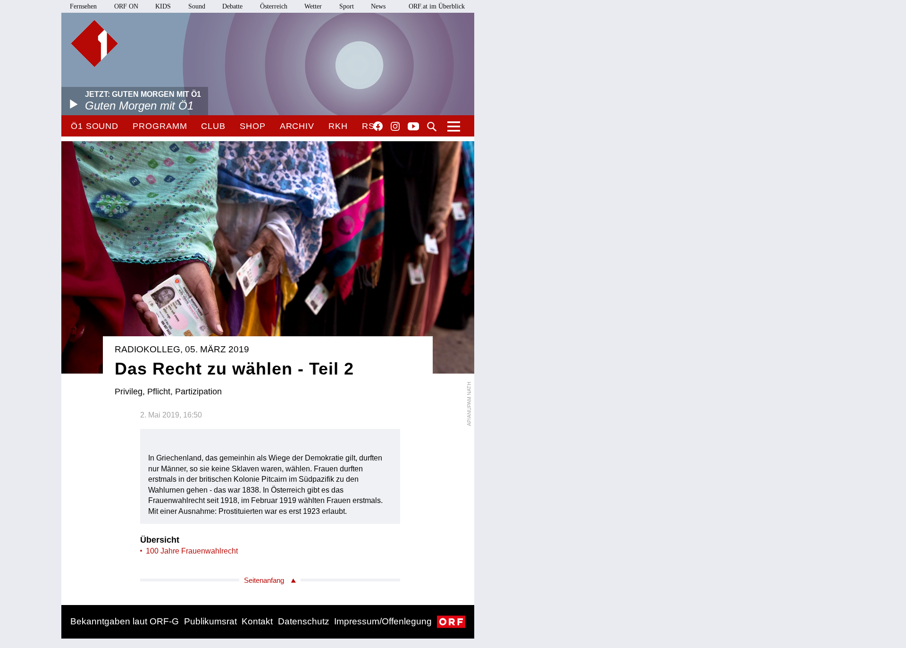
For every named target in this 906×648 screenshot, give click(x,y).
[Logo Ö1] (94, 43)
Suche (431, 126)
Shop (253, 126)
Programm (160, 126)
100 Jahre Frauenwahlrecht (192, 551)
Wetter (313, 6)
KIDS (163, 6)
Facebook (378, 126)
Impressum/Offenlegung (383, 621)
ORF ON (126, 6)
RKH (338, 126)
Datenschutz (303, 621)
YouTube (413, 127)
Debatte (232, 6)
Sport (346, 6)
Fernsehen (83, 6)
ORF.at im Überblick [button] (437, 6)
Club (213, 126)
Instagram (395, 126)
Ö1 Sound (94, 126)
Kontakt (257, 621)
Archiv (297, 126)
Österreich (273, 6)
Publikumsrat (210, 621)
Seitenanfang (264, 580)
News (378, 6)
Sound (196, 6)
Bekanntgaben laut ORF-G (124, 621)
